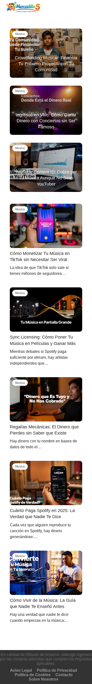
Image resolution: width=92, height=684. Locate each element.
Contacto (64, 675)
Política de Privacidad (57, 670)
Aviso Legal (21, 670)
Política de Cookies (33, 675)
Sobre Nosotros (43, 679)
